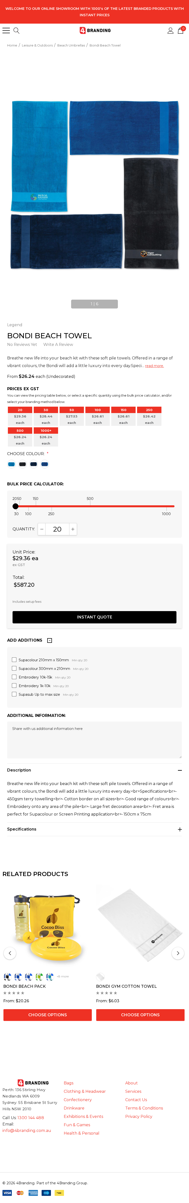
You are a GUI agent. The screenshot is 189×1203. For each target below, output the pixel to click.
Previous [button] (69, 302)
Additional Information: (36, 715)
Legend (14, 325)
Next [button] (120, 302)
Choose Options (47, 1015)
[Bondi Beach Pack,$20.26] (47, 924)
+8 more (63, 976)
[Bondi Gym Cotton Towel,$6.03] (140, 924)
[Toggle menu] (6, 30)
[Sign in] (171, 30)
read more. (154, 366)
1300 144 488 (30, 1117)
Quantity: (24, 529)
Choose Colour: (27, 453)
